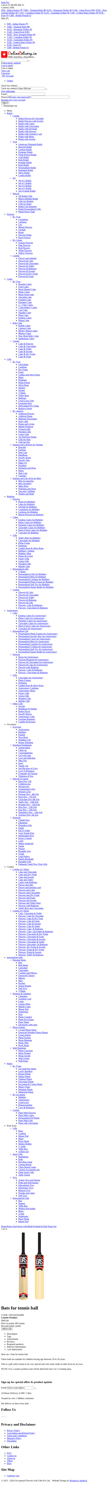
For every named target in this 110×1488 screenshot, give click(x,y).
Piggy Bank (23, 1022)
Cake (15, 613)
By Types (17, 1066)
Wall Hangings (19, 1048)
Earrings (22, 450)
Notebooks (23, 1012)
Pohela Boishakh (26, 859)
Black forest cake (26, 294)
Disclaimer (12, 1441)
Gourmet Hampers (26, 719)
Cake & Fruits (24, 356)
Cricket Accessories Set (29, 1170)
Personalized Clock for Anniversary (34, 639)
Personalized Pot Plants (28, 1118)
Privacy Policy (13, 1430)
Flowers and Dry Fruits (28, 895)
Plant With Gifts (25, 1120)
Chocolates (23, 364)
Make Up (22, 463)
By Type (16, 217)
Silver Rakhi (24, 173)
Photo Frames (24, 680)
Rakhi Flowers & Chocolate (31, 118)
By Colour (17, 240)
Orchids (21, 230)
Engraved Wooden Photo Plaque (33, 1032)
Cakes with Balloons (27, 882)
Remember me (10, 106)
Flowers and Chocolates (29, 892)
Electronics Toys (25, 1188)
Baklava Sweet (25, 408)
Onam (21, 846)
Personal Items (19, 960)
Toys (15, 1177)
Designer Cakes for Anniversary (32, 621)
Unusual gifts (24, 429)
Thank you (23, 766)
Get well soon (24, 755)
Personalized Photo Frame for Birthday (36, 582)
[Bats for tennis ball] (31, 1301)
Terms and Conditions (17, 1435)
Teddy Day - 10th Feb (28, 802)
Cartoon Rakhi (25, 149)
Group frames (24, 1035)
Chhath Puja (24, 820)
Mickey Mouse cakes (28, 331)
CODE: (4, 1315)
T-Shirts (21, 393)
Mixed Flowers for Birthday (31, 514)
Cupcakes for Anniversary (30, 628)
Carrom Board (24, 1164)
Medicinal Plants (25, 1092)
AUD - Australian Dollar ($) (56, 13)
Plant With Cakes (26, 1115)
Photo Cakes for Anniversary (31, 618)
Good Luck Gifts (26, 400)
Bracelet (22, 447)
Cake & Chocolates (27, 346)
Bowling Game (25, 1162)
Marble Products (25, 426)
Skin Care (22, 473)
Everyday (17, 727)
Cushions (22, 367)
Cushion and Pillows (27, 973)
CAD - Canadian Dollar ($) (30, 13)
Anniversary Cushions (28, 688)
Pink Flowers (24, 245)
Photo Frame (24, 382)
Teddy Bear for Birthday (29, 538)
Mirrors (21, 978)
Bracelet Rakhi (25, 147)
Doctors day (23, 786)
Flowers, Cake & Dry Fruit (30, 918)
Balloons (22, 398)
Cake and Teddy (25, 880)
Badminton (23, 1157)
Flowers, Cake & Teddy (29, 926)
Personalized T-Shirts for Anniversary (35, 646)
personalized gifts (15, 957)
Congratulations (25, 753)
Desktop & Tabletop (22, 993)
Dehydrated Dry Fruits (28, 406)
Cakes (9, 279)
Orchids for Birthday (27, 507)
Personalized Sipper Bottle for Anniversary (37, 652)
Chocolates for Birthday (29, 540)
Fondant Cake (24, 299)
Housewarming (25, 1105)
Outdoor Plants (25, 1079)
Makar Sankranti (25, 843)
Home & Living (25, 556)
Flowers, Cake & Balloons (30, 605)
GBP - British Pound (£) (20, 15)
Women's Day (24, 791)
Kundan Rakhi (25, 162)
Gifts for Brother (25, 201)
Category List (13, 1475)
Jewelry (21, 706)
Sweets (21, 390)
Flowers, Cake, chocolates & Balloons (35, 931)
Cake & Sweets (25, 351)
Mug (20, 980)
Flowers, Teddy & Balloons (30, 955)
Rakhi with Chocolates (28, 126)
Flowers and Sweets (27, 900)
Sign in (4, 91)
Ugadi (21, 854)
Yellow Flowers (25, 253)
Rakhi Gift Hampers (27, 206)
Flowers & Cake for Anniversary (33, 665)
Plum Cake (23, 315)
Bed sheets (23, 965)
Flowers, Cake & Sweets (29, 924)
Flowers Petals (25, 235)
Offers (10, 1461)
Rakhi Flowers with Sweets (30, 121)
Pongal (21, 848)
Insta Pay (5, 2)
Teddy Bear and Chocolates (30, 908)
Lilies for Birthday (26, 504)
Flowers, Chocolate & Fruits (31, 936)
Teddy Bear (23, 395)
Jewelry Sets (24, 460)
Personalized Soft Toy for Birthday (34, 584)
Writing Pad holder (26, 1208)
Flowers (10, 214)
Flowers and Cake (26, 890)
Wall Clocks (23, 1058)
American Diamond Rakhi (30, 144)
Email (3, 94)
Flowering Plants (26, 1081)
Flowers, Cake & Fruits (29, 921)
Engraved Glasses (26, 975)
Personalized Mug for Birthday (32, 577)
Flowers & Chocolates (28, 263)
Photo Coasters (25, 1017)
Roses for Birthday (26, 501)
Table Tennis (24, 1175)
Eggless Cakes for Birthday (30, 520)
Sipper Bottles (24, 986)
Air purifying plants (27, 1069)
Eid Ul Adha (24, 830)
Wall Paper (23, 1061)
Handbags (23, 455)
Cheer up (22, 750)
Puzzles (21, 983)
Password (5, 97)
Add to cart (6, 1329)
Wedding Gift (24, 740)
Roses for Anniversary (28, 657)
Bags (20, 1131)
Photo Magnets (25, 1040)
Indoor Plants (24, 1076)
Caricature (23, 968)
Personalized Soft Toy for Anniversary (35, 649)
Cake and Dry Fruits (27, 874)
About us (11, 1458)
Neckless (22, 465)
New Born (23, 737)
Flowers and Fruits (26, 898)
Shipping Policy (14, 1438)
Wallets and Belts (26, 494)
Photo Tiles (23, 1043)
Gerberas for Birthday (28, 512)
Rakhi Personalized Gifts (29, 209)
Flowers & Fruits (26, 276)
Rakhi (9, 113)
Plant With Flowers (27, 1113)
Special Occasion (20, 779)
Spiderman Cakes (26, 338)
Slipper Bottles (25, 1144)
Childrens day (24, 784)
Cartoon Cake (24, 328)
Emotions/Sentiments (22, 745)
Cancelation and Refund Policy (21, 1433)
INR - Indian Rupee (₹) (12, 10)
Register (11, 91)
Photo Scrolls (24, 1056)
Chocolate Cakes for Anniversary (33, 623)
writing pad (23, 1151)
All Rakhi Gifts (25, 196)
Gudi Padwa (24, 856)
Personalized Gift (20, 631)
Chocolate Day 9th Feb (28, 799)
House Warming (25, 742)
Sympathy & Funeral (27, 773)
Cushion (22, 1133)
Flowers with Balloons (28, 667)
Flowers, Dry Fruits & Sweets (31, 947)
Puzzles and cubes (26, 1193)
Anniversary (12, 610)
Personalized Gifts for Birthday (32, 574)
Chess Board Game (27, 1167)
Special (16, 193)
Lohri (20, 841)
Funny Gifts (23, 558)
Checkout (5, 73)
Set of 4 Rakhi (24, 186)
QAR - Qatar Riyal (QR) (83, 10)
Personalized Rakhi (27, 167)
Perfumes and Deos (27, 468)
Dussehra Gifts (25, 825)
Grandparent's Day (26, 789)
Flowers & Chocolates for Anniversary (35, 662)
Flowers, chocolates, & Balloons (33, 944)
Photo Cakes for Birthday (29, 522)
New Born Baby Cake (28, 336)
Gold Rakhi (23, 157)
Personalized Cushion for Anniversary (35, 644)
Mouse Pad (23, 1009)
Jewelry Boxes (25, 714)
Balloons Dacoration (27, 419)
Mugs (20, 377)
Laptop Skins (24, 1004)
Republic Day (24, 851)
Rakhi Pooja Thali (26, 211)
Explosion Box (25, 403)
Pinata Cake (23, 320)
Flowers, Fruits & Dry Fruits (31, 949)
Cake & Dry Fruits (26, 354)
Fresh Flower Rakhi (27, 154)
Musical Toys (24, 1190)
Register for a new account (13, 100)
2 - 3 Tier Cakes (25, 305)
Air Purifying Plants (27, 437)
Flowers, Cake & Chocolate (31, 916)
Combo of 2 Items (21, 869)
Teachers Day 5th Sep (28, 815)
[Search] (29, 60)
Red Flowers (24, 248)
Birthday (11, 496)
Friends (21, 734)
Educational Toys (26, 1185)
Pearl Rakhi (23, 165)
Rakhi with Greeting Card (30, 134)
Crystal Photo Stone (27, 1030)
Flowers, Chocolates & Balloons (33, 608)
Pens (20, 1014)
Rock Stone (23, 1045)
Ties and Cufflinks (26, 491)
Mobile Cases (24, 1006)
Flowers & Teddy (26, 266)
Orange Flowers (25, 243)
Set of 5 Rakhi (24, 188)
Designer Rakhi (25, 152)
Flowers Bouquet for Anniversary (33, 659)
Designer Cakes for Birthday (31, 525)
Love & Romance (26, 1107)
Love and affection (26, 758)
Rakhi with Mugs (26, 136)
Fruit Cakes (23, 287)
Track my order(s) (9, 88)
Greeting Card (24, 999)
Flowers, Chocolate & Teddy (31, 942)
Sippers (21, 388)
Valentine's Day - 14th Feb (30, 812)
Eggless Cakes (25, 318)
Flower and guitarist (27, 258)
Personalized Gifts (21, 1198)
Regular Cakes (25, 284)
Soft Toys (22, 988)
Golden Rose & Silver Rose (31, 548)
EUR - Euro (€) (14, 45)
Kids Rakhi (23, 160)
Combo (16, 116)
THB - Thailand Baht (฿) (34, 10)
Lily (20, 224)
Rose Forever (24, 237)
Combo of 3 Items (21, 911)
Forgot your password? (20, 97)
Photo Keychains (26, 1019)
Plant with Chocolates (28, 1123)
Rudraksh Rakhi (25, 170)
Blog (9, 1463)
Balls (20, 1159)
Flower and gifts (25, 885)
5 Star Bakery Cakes (27, 307)
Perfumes (22, 380)
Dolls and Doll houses (28, 1182)
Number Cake (24, 312)
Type (15, 142)
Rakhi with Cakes (26, 123)
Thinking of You (25, 776)
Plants (9, 1063)
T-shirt (21, 1214)
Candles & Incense (26, 722)
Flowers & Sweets (26, 271)
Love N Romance (26, 771)
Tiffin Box (23, 1149)
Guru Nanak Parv (26, 833)
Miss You (22, 760)
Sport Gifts (17, 1154)
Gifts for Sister (25, 204)
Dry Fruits (23, 369)
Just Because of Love (28, 768)
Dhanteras (23, 823)
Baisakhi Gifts (24, 861)
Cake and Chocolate (27, 872)
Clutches (22, 476)
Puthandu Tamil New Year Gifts (32, 864)
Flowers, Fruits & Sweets (29, 952)
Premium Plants (25, 1089)
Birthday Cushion (26, 551)
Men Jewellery (25, 483)
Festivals (16, 817)
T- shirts (22, 1146)
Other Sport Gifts (26, 1172)
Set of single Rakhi (27, 191)
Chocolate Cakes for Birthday (31, 527)
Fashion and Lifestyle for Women (28, 444)
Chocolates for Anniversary (30, 678)
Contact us (11, 1455)
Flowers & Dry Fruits (28, 274)
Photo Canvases (25, 1050)
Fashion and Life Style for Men (27, 478)
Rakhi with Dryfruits (27, 129)
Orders (10, 81)
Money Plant (24, 1087)
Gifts (9, 359)
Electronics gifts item (27, 1025)
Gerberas (22, 222)
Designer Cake (25, 302)
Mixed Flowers (25, 227)
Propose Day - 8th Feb (28, 794)
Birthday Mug (24, 553)
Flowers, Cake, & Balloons (30, 929)
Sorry (20, 763)
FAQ (9, 1453)
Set (14, 178)
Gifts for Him (24, 439)
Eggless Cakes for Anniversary (32, 615)
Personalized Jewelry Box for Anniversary (37, 636)
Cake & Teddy (25, 349)
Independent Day (26, 835)
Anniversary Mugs (26, 690)
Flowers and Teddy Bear (29, 903)
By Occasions (19, 1094)
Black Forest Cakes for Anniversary (34, 626)
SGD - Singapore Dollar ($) (59, 10)
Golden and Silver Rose (29, 375)
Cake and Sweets (26, 877)
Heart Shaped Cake (27, 289)
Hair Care (22, 452)
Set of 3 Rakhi (24, 183)
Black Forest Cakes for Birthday (33, 530)
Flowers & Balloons (27, 268)
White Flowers (25, 250)
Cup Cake (23, 310)
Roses (21, 232)
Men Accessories (26, 481)
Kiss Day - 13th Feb (27, 810)
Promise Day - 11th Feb (29, 804)
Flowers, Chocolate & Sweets (31, 939)
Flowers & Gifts (25, 602)
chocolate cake (25, 297)
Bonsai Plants (24, 1074)
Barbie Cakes (24, 325)
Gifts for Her (24, 442)
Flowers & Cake (25, 261)
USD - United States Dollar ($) (84, 13)
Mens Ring (23, 486)
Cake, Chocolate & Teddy (30, 913)
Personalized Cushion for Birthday (34, 579)
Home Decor (24, 711)
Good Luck (23, 1102)
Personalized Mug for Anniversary (33, 641)
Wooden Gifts (24, 432)
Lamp (21, 1001)
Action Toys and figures (29, 1180)
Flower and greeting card (29, 887)
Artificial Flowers (26, 413)
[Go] (46, 89)
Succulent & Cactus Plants (30, 1084)
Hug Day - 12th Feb (27, 807)
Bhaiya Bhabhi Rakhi (28, 199)
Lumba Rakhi (24, 175)
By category (18, 411)
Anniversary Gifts (26, 716)
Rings (21, 470)
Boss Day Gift (24, 781)
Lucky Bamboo (25, 1071)
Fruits (20, 372)
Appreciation (24, 747)
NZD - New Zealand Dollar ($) (21, 34)
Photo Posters (24, 1053)
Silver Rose (23, 385)
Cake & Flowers (25, 344)
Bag (20, 962)
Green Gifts (23, 434)
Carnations (23, 219)
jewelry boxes (24, 457)
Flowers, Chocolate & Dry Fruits (33, 934)
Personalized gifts (21, 569)
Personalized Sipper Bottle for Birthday (36, 587)
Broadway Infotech (78, 1480)
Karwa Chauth (25, 838)
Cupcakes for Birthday (28, 533)
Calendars (22, 996)
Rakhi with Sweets (26, 139)
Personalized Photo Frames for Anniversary (38, 634)
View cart (5, 70)
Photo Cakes (24, 292)
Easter (21, 828)
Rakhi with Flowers (27, 131)
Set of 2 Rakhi (24, 180)
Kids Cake (17, 323)
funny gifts (23, 421)
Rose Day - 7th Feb (27, 797)
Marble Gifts (24, 566)
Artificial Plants (25, 416)
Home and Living (26, 424)
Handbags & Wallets (27, 709)
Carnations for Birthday (29, 509)
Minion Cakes (24, 333)
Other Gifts (18, 703)
